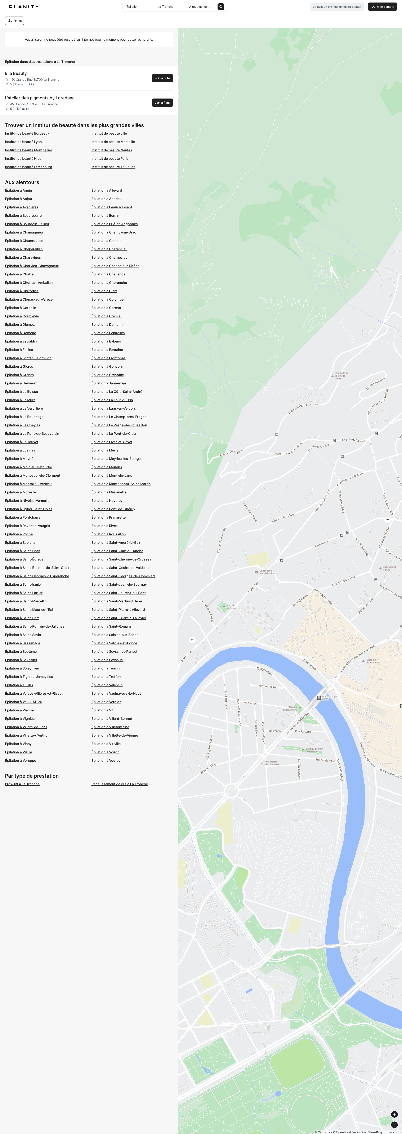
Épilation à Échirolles (108, 333)
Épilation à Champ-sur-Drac (113, 232)
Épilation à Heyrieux (21, 383)
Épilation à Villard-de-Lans (26, 727)
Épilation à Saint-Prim (22, 618)
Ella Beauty (16, 73)
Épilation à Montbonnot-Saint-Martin (121, 484)
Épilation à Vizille (18, 752)
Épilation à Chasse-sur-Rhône (115, 266)
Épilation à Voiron (105, 752)
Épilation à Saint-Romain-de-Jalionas (34, 626)
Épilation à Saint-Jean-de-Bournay (119, 584)
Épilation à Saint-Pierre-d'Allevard (118, 609)
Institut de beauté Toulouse (113, 167)
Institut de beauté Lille (109, 133)
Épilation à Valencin (107, 685)
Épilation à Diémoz (20, 324)
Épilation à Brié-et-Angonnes (114, 224)
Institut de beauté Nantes (111, 150)
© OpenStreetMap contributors (379, 1132)
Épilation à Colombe (107, 299)
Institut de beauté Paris (110, 158)
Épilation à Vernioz (106, 702)
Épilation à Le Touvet (21, 442)
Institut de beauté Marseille (113, 142)
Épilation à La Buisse (21, 391)
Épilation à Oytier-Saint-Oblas (28, 509)
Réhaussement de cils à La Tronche (119, 784)
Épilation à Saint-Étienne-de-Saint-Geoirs (38, 568)
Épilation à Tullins (19, 685)
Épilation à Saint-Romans (111, 626)
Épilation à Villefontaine (110, 727)
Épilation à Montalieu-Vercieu (28, 484)
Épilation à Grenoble (107, 375)
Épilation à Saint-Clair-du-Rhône (117, 551)
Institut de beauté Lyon (23, 142)
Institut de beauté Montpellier (28, 150)
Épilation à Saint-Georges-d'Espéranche (37, 576)
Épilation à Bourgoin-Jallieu (27, 224)
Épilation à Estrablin (21, 341)
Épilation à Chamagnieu (24, 232)
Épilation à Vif (102, 710)
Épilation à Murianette (108, 492)
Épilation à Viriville (106, 744)
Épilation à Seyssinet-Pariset (114, 651)
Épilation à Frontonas (108, 358)
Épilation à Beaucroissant (111, 207)
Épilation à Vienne (19, 710)
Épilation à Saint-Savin (23, 635)
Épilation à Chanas (106, 241)
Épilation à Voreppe (20, 760)
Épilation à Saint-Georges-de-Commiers (123, 576)
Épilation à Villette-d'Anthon (27, 735)
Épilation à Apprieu (106, 199)
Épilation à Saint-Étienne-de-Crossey (121, 559)
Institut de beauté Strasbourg (28, 167)
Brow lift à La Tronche (22, 784)
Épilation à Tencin (105, 668)
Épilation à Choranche (109, 282)
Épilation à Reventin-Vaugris (27, 526)
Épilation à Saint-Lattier (24, 593)
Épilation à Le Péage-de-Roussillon (119, 425)
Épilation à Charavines (23, 257)
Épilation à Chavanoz (108, 274)
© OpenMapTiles (344, 1132)
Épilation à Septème (21, 651)
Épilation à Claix (104, 291)
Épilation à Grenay (19, 375)
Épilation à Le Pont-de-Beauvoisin (32, 433)
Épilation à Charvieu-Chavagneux (32, 266)
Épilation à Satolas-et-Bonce (114, 643)
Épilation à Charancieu (109, 249)
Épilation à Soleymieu (22, 668)
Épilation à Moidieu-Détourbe (28, 467)
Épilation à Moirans (106, 467)
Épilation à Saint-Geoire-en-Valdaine (120, 568)
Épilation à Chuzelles (22, 291)
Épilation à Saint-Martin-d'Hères (117, 601)
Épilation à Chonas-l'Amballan (29, 282)
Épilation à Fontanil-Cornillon (28, 358)
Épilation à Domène (20, 333)
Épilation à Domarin (107, 324)
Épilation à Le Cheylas (22, 425)
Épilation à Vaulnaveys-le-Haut (116, 693)
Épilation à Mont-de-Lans (111, 475)
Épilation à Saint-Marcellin (26, 601)
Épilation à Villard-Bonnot (111, 718)
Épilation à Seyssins (21, 660)
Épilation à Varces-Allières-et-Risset (34, 693)
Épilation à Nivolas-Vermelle (27, 500)
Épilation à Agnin (18, 190)
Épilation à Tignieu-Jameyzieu (29, 677)
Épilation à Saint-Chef (22, 551)
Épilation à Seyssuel (107, 660)
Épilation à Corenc (106, 308)
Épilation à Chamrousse (24, 241)
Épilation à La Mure (20, 400)
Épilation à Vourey (105, 760)
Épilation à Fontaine (107, 350)
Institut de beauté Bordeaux (27, 133)
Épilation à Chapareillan (24, 249)
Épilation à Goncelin (107, 366)
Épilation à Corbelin (20, 308)
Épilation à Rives (104, 526)
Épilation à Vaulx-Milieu (23, 702)
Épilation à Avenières (21, 207)
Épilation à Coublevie (22, 316)
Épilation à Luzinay (20, 450)
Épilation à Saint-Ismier (23, 584)
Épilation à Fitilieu (19, 350)
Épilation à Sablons (20, 542)
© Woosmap (323, 1132)
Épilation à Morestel (21, 492)
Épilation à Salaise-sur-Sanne (114, 635)
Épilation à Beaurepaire (23, 215)
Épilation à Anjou (18, 199)
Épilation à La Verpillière (24, 408)
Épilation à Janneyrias (109, 383)
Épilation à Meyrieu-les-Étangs (116, 459)
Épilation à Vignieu (20, 718)
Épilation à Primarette (108, 517)
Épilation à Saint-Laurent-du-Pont (118, 593)
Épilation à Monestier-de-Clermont (32, 475)
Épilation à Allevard (106, 190)
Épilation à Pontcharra (22, 517)
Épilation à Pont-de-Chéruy (113, 509)
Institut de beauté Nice (23, 158)
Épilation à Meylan (106, 450)
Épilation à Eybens (106, 341)
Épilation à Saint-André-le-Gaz (115, 542)
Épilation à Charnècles (109, 257)
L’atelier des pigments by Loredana (40, 97)
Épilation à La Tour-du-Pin (112, 400)
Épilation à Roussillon (108, 534)
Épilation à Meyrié (19, 459)
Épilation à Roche (19, 534)
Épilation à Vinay (18, 744)
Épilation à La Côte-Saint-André (116, 391)
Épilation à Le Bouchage (24, 417)
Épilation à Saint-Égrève (24, 559)
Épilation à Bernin (105, 215)
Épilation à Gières (19, 366)
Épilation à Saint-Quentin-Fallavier (118, 618)
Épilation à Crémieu (106, 316)
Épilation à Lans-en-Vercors (113, 408)
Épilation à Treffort (106, 677)
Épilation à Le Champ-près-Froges (118, 417)
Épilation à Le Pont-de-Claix (113, 433)
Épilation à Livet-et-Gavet (111, 442)
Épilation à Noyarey (106, 500)
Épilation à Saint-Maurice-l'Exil (29, 609)
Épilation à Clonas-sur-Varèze (29, 299)
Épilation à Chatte (19, 274)
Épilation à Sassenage (22, 643)
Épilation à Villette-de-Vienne (114, 735)
